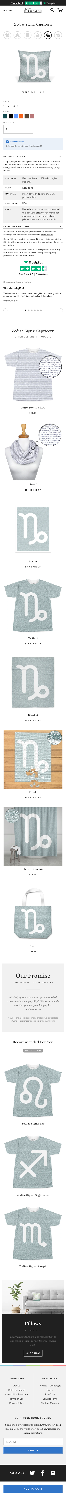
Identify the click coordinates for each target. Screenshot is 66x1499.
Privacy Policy (16, 1403)
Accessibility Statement (16, 1394)
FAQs (49, 1390)
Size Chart (50, 1394)
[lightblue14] (16, 116)
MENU (8, 10)
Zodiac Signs (33, 1050)
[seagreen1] (5, 116)
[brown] (26, 116)
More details (47, 234)
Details (14, 156)
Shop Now (33, 1353)
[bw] (10, 116)
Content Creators (50, 1403)
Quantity (8, 123)
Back (33, 92)
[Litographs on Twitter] (32, 1473)
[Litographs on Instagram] (52, 1473)
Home (41, 92)
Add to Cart (33, 1489)
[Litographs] (33, 10)
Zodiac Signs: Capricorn (33, 24)
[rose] (31, 116)
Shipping (16, 226)
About (16, 1385)
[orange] (21, 116)
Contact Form (49, 1398)
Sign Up (33, 1450)
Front (25, 92)
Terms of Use (16, 1398)
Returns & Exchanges (50, 1385)
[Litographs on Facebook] (42, 1473)
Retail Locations (16, 1390)
